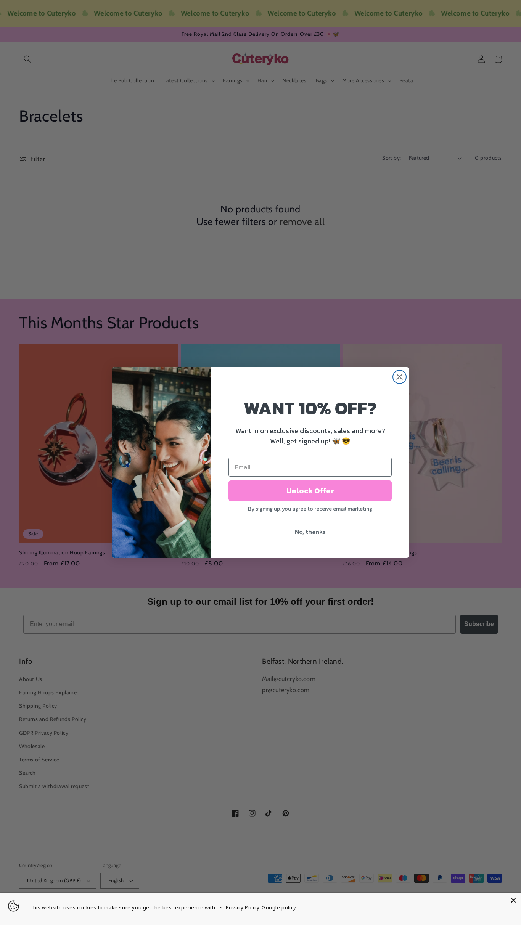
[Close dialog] (399, 377)
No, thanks (310, 531)
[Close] (513, 900)
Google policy (279, 907)
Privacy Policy (243, 907)
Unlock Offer (310, 490)
